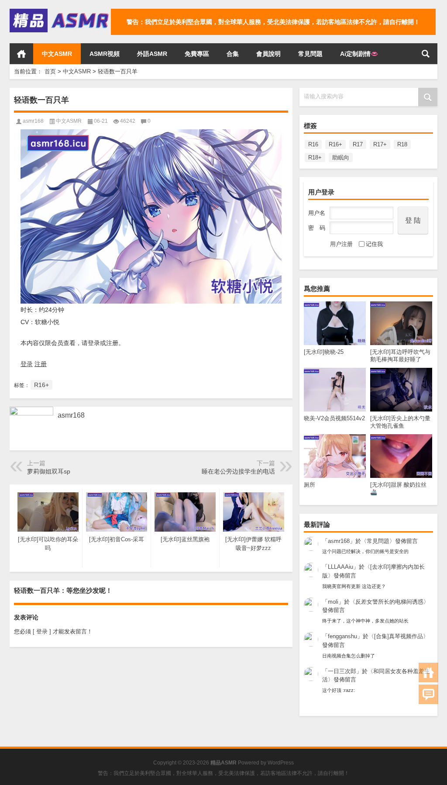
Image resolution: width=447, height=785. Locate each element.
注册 (40, 363)
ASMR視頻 (104, 53)
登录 (27, 363)
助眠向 (340, 157)
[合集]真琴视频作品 (398, 636)
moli (333, 601)
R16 (313, 144)
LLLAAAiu (340, 567)
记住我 (374, 244)
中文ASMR (57, 53)
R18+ (315, 157)
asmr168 (339, 541)
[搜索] (425, 53)
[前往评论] (428, 694)
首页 (21, 53)
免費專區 (197, 53)
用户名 (316, 213)
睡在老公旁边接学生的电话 (238, 471)
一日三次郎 (342, 671)
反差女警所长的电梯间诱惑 (389, 601)
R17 (358, 144)
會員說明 (268, 53)
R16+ (335, 144)
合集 (233, 53)
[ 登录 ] (42, 631)
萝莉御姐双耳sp (48, 471)
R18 (402, 144)
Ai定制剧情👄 (359, 53)
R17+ (380, 144)
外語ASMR (152, 53)
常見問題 (310, 53)
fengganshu (342, 636)
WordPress (281, 763)
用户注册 (341, 244)
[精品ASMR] (60, 11)
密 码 (316, 228)
